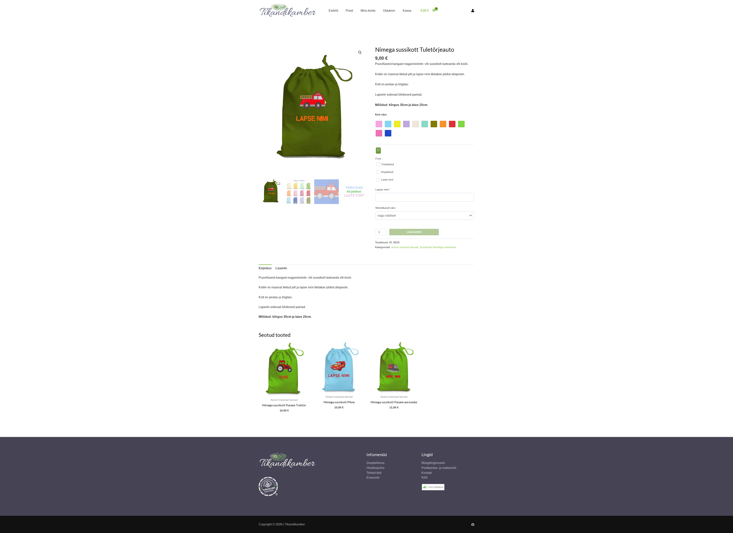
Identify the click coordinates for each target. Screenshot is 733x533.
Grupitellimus (375, 462)
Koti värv (381, 114)
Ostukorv (389, 10)
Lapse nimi (388, 189)
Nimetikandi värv (385, 207)
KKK (424, 477)
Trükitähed (387, 164)
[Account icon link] (472, 10)
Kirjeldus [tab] (265, 268)
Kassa (407, 10)
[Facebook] (472, 524)
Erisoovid (372, 477)
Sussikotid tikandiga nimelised (438, 247)
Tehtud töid (373, 472)
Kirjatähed (387, 171)
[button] (360, 52)
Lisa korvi (414, 232)
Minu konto (368, 10)
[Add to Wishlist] (378, 150)
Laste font (387, 179)
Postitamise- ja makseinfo (438, 467)
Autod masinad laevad (404, 247)
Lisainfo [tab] (281, 268)
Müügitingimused (433, 462)
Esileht (333, 10)
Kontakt (426, 472)
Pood (349, 10)
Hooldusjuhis (375, 467)
